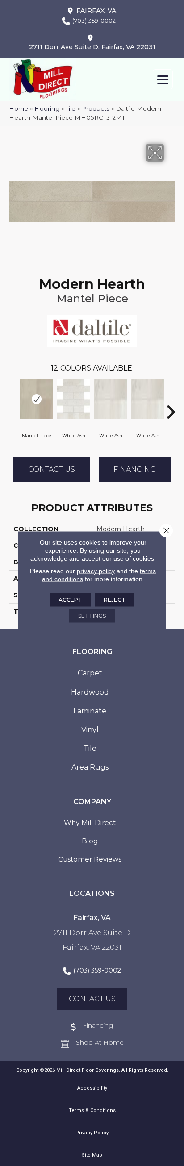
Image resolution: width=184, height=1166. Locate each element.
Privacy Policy (92, 1133)
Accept (70, 599)
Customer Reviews (89, 859)
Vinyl (90, 729)
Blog (90, 841)
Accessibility (92, 1088)
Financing (134, 469)
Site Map (92, 1155)
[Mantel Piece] (36, 399)
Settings (92, 615)
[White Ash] (73, 399)
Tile (70, 108)
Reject (114, 599)
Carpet (90, 673)
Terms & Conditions (92, 1110)
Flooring (46, 108)
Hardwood (90, 692)
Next (170, 398)
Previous (13, 398)
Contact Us (51, 469)
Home (18, 108)
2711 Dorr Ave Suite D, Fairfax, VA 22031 (92, 47)
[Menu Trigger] (163, 79)
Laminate (89, 711)
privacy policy (96, 571)
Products (95, 108)
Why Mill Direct (90, 822)
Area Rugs (90, 767)
